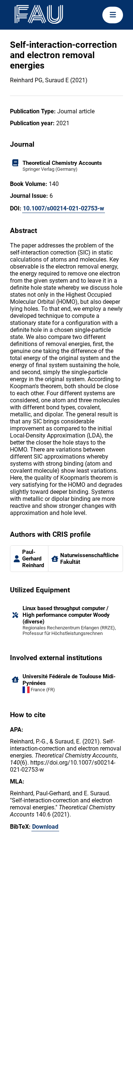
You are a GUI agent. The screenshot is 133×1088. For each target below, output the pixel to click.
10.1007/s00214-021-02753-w (63, 208)
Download (45, 826)
